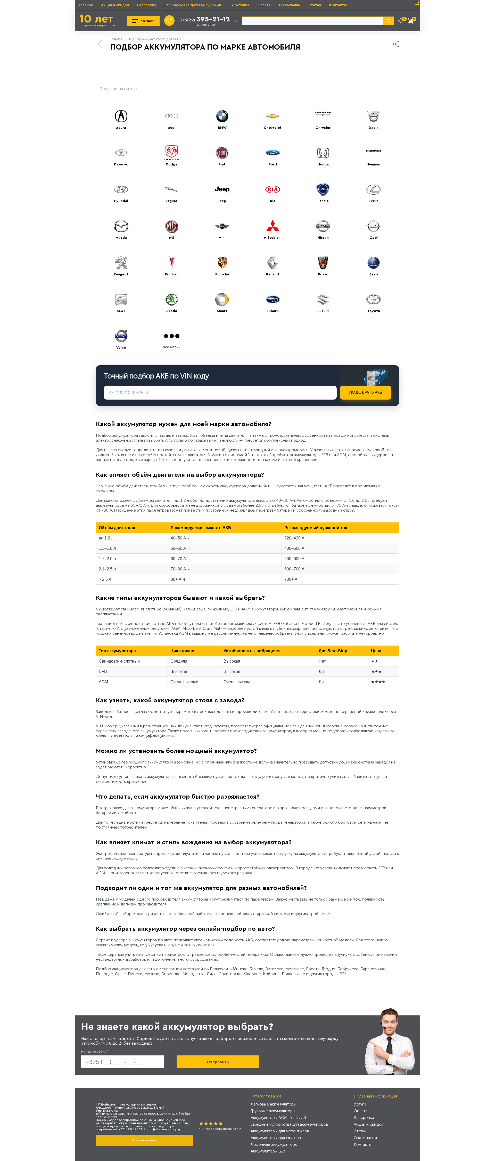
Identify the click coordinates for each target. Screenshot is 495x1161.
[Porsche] (222, 263)
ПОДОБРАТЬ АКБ (365, 392)
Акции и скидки (115, 5)
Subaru (273, 311)
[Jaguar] (171, 189)
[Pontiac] (171, 263)
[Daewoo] (121, 153)
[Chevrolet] (272, 116)
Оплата (264, 5)
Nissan (323, 238)
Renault (272, 274)
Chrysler (323, 128)
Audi (172, 128)
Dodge (171, 164)
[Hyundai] (121, 189)
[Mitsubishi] (272, 226)
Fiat (222, 164)
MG (172, 238)
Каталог (148, 21)
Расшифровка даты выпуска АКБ (194, 5)
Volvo (121, 347)
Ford (273, 164)
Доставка (240, 5)
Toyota (373, 311)
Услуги (360, 1104)
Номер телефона (94, 1051)
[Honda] (323, 153)
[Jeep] (222, 189)
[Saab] (373, 263)
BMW (222, 128)
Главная (86, 5)
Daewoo (121, 164)
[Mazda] (121, 226)
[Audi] (171, 116)
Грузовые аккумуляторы (273, 1110)
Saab (373, 274)
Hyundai (121, 201)
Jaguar (171, 201)
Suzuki (323, 311)
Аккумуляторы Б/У (268, 1151)
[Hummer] (373, 153)
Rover (323, 274)
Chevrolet (273, 128)
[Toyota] (373, 299)
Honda (323, 164)
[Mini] (222, 226)
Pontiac (171, 274)
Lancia (323, 201)
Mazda (121, 238)
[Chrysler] (323, 116)
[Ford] (272, 153)
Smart (222, 311)
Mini (222, 238)
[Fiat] (222, 153)
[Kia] (272, 189)
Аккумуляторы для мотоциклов (280, 1130)
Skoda (171, 311)
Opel (373, 238)
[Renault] (272, 263)
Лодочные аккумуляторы (274, 1144)
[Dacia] (373, 116)
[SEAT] (121, 299)
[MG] (171, 226)
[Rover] (323, 263)
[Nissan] (323, 226)
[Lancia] (323, 189)
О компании (289, 5)
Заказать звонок (144, 1140)
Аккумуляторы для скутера (276, 1137)
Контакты (338, 5)
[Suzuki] (323, 299)
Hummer (373, 164)
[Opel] (373, 226)
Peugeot (121, 274)
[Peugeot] (121, 263)
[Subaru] (272, 299)
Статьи (314, 5)
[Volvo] (121, 336)
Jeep (222, 201)
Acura (121, 128)
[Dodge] (171, 153)
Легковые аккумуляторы (273, 1104)
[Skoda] (171, 299)
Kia (272, 201)
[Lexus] (373, 189)
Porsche (222, 274)
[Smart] (222, 299)
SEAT (121, 311)
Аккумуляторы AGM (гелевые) (278, 1117)
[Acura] (121, 116)
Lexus (373, 201)
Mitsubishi (273, 238)
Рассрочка (146, 5)
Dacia (373, 128)
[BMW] (222, 116)
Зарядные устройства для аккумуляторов (289, 1124)
